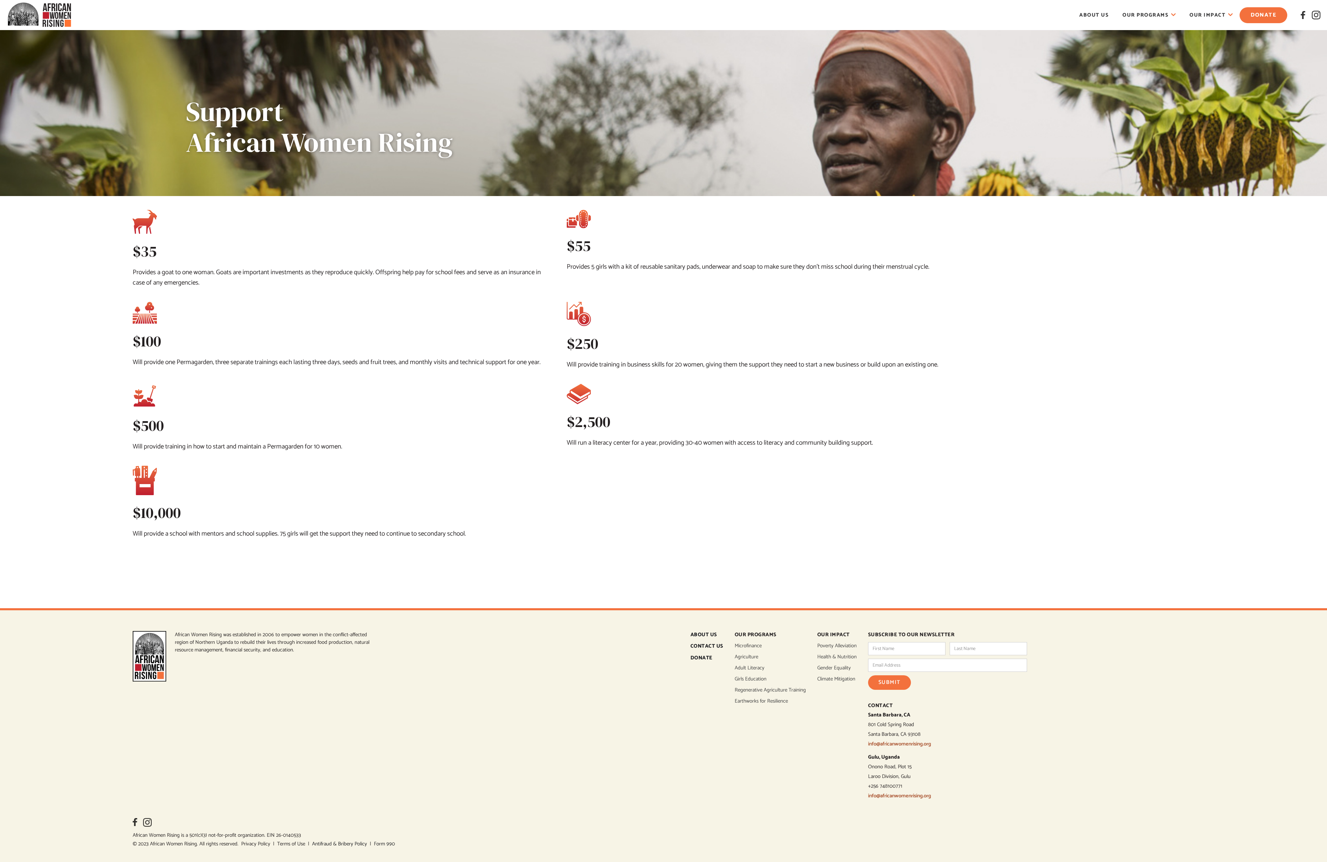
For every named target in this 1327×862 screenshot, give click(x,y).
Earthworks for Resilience (761, 701)
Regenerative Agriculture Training (770, 690)
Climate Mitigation (836, 679)
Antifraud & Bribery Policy (341, 844)
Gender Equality (834, 668)
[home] (39, 15)
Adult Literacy (749, 668)
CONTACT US (706, 646)
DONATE (701, 658)
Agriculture (746, 657)
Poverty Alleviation (837, 646)
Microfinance (748, 646)
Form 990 (384, 844)
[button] (1149, 15)
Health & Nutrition (837, 657)
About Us (1094, 15)
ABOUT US (703, 635)
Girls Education (750, 679)
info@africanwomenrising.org (899, 744)
